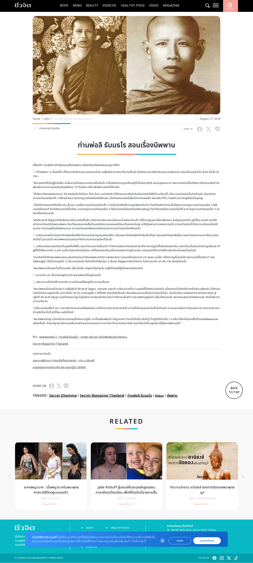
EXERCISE (109, 5)
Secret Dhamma (63, 395)
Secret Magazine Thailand (102, 395)
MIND (77, 5)
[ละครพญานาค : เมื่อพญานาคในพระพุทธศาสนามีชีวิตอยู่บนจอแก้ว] (51, 476)
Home (36, 119)
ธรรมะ (159, 395)
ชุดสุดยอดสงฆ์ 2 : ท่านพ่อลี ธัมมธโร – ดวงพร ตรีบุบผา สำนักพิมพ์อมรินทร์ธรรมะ (83, 337)
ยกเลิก (180, 541)
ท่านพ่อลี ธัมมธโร (139, 395)
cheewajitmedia (49, 128)
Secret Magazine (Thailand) (50, 344)
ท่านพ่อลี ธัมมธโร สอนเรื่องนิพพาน (72, 119)
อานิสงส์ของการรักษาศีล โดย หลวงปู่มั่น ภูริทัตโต (59, 367)
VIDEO (154, 5)
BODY (64, 5)
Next (243, 476)
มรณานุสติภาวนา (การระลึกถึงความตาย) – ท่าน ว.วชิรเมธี (63, 360)
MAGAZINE (171, 5)
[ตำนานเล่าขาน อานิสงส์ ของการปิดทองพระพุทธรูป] (202, 476)
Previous (9, 476)
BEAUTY (92, 5)
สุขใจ (47, 119)
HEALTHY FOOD (133, 5)
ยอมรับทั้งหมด (207, 541)
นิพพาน (172, 395)
